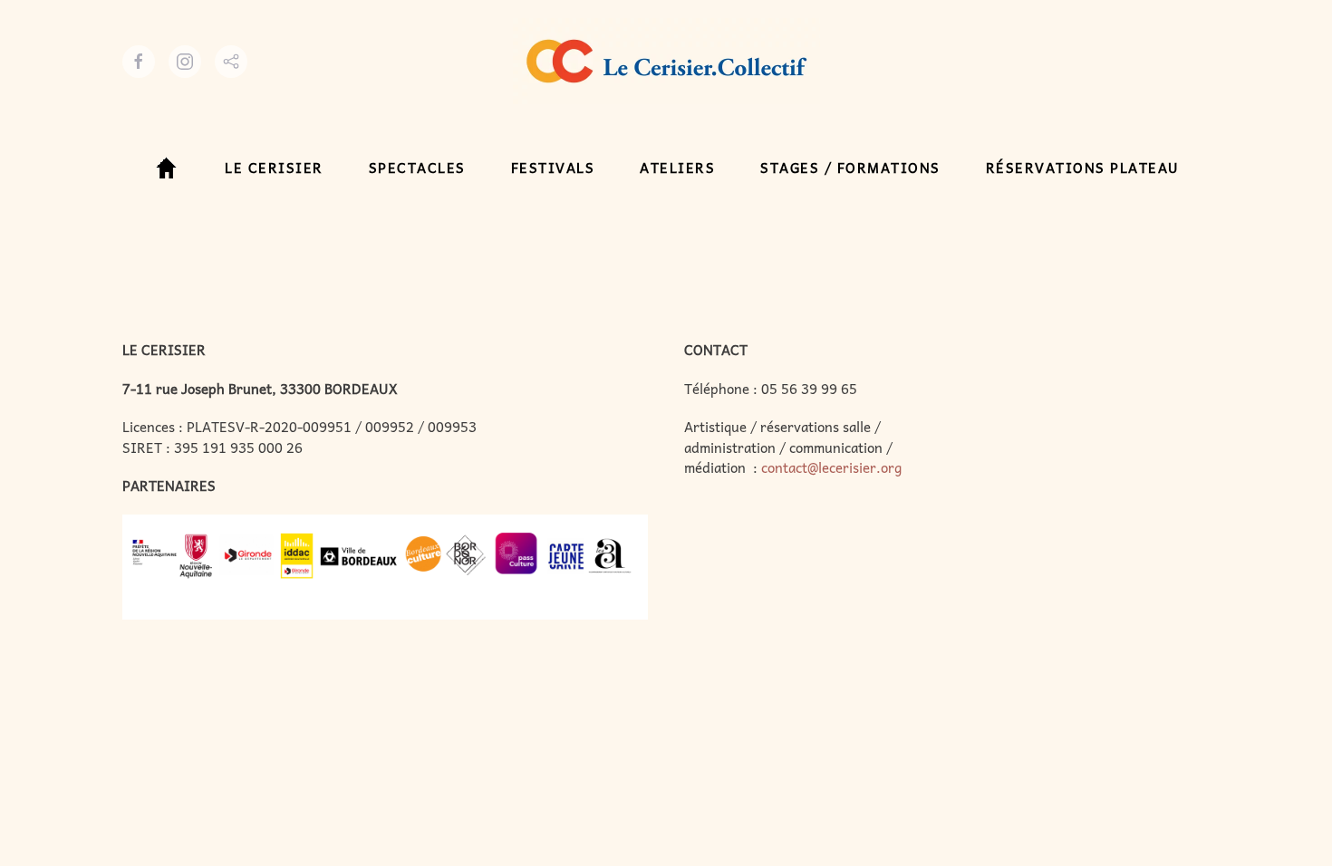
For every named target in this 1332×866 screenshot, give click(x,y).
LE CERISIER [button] (274, 167)
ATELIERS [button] (677, 167)
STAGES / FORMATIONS (850, 167)
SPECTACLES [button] (417, 167)
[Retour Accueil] (666, 61)
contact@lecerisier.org (831, 467)
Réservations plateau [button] (1083, 167)
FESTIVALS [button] (553, 167)
